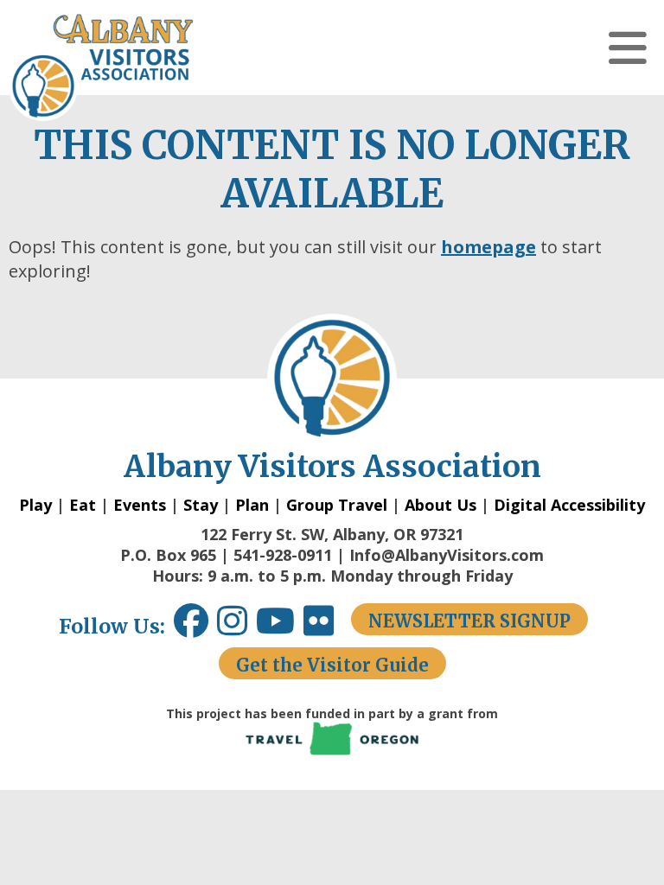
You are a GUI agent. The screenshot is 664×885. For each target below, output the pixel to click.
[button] (628, 47)
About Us (440, 504)
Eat (82, 504)
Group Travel (336, 504)
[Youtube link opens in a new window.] (279, 627)
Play (35, 504)
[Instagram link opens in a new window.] (236, 627)
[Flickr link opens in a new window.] (327, 627)
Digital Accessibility (569, 504)
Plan (252, 504)
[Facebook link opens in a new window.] (191, 627)
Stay (200, 504)
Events (139, 504)
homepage (488, 246)
